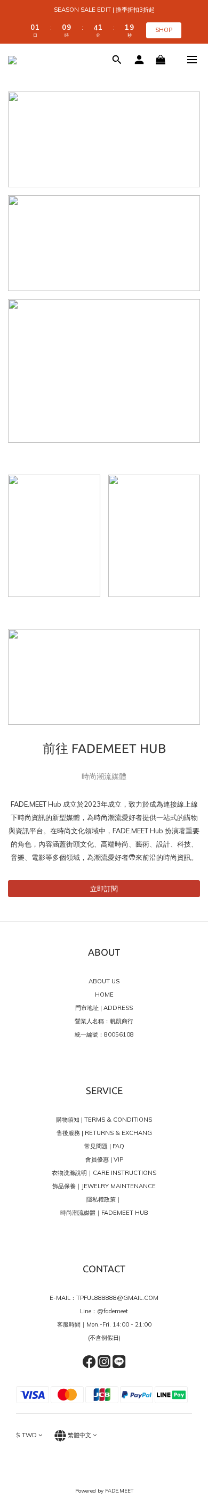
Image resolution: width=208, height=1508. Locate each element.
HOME (104, 994)
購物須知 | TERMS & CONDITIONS (104, 1119)
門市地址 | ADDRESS (104, 1008)
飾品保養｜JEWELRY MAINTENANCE (104, 1186)
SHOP (163, 30)
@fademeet (112, 1311)
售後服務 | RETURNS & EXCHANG (104, 1133)
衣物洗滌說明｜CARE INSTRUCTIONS (104, 1172)
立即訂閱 (104, 888)
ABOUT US (104, 981)
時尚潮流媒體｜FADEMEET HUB (104, 1212)
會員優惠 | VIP (104, 1159)
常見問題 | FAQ (104, 1146)
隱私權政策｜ (104, 1199)
